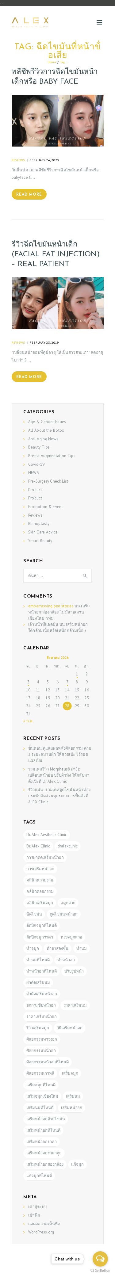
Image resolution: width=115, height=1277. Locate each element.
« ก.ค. (28, 721)
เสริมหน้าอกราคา (41, 1141)
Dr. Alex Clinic (38, 846)
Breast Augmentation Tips (51, 455)
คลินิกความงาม (39, 880)
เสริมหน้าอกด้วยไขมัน (45, 1119)
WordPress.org (41, 1232)
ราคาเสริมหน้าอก (41, 1016)
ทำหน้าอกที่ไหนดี (41, 971)
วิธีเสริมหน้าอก (69, 1027)
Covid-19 (36, 464)
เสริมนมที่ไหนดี (39, 1107)
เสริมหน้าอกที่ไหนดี (43, 1130)
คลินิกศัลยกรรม (40, 891)
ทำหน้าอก (66, 959)
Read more (29, 195)
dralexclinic (68, 846)
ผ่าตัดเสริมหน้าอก (41, 993)
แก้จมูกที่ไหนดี (39, 1175)
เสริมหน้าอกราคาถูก (44, 1153)
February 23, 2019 (44, 342)
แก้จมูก (77, 1164)
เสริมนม (73, 1096)
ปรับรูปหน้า (74, 971)
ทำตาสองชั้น (57, 948)
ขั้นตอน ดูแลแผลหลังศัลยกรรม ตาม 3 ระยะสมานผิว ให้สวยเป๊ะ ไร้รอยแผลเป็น (60, 754)
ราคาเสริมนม (75, 1005)
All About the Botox (46, 430)
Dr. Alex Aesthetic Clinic (46, 834)
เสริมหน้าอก (71, 1107)
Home (52, 61)
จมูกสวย (68, 902)
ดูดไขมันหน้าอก (64, 914)
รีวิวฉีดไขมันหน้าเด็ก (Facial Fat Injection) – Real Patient (56, 254)
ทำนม (81, 948)
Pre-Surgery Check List (48, 481)
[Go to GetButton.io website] (100, 1271)
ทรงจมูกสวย (71, 937)
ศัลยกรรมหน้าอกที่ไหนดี (47, 1062)
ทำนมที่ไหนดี (38, 959)
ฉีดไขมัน (34, 914)
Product (35, 489)
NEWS (33, 472)
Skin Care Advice (43, 532)
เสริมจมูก (70, 1073)
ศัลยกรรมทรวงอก (41, 1039)
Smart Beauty (40, 540)
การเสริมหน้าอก (40, 868)
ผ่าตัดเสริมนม (38, 982)
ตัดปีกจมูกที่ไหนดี (41, 925)
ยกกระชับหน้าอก (41, 1005)
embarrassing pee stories (51, 606)
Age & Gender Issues (47, 421)
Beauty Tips (39, 447)
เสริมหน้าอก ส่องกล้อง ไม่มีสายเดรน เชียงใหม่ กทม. (59, 612)
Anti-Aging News (43, 439)
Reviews (18, 160)
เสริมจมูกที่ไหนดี (41, 1085)
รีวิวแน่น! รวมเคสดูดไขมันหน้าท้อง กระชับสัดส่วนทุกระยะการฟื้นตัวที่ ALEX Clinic (59, 796)
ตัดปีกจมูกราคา (39, 937)
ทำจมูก (32, 948)
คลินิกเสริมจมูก (39, 902)
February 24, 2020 (44, 160)
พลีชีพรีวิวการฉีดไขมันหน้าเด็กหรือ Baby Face (55, 77)
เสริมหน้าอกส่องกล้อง (44, 1164)
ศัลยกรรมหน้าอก (41, 1050)
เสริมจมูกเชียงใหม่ (42, 1096)
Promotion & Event (45, 506)
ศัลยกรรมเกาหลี (40, 1073)
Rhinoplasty (38, 523)
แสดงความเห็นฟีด (44, 1223)
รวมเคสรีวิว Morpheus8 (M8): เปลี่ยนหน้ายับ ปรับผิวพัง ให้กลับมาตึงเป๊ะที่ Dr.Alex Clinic (59, 775)
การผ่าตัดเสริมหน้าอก (45, 857)
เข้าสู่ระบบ (37, 1206)
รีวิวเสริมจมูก (37, 1027)
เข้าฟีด (34, 1215)
